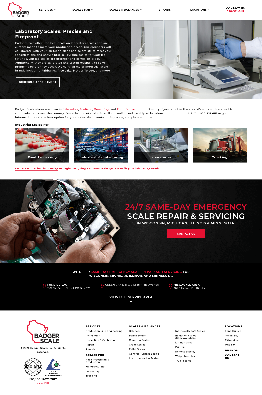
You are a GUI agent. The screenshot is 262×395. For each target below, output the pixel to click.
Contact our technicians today (36, 168)
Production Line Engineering (104, 331)
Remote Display (185, 352)
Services (93, 326)
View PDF (43, 383)
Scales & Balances (144, 326)
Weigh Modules (185, 356)
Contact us (186, 234)
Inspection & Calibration (101, 340)
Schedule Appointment (37, 82)
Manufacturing (95, 367)
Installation (93, 336)
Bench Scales (137, 336)
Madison (86, 109)
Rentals (90, 349)
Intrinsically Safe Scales (190, 331)
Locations (233, 326)
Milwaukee (70, 109)
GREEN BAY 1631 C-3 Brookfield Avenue (132, 285)
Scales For (95, 355)
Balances (134, 331)
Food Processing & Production (97, 361)
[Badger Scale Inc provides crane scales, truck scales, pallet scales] (43, 331)
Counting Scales (139, 340)
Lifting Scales (183, 343)
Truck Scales (183, 361)
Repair (90, 345)
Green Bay (101, 109)
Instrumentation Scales (144, 358)
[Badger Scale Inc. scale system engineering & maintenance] (18, 10)
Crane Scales (137, 345)
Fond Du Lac (126, 109)
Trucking (91, 376)
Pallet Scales (137, 349)
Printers (180, 347)
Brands (231, 350)
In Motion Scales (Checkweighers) (185, 337)
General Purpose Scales (144, 354)
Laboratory (93, 371)
